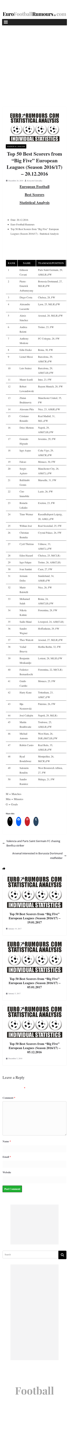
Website (7, 1172)
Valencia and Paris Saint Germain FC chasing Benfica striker (33, 843)
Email (7, 1157)
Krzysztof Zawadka (34, 180)
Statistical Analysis (16, 146)
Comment (9, 1098)
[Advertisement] (34, 61)
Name (7, 1141)
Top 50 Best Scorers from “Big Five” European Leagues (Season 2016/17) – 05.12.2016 (34, 1047)
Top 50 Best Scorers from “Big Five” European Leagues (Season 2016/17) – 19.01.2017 (34, 918)
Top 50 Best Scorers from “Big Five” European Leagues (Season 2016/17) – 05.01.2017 (34, 982)
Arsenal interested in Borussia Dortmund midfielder (37, 856)
